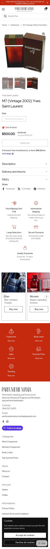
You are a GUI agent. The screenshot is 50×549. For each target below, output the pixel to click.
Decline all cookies (25, 542)
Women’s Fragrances (11, 447)
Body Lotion (7, 452)
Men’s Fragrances (9, 441)
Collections (14, 25)
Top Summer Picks (10, 458)
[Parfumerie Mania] (24, 9)
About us (6, 471)
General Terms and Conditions (15, 513)
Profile (5, 495)
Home (4, 25)
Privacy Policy (8, 508)
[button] (45, 9)
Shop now (11, 341)
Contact (5, 476)
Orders (5, 489)
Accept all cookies (25, 535)
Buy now (13, 309)
